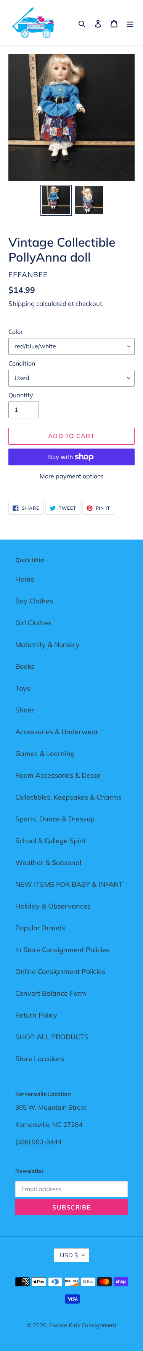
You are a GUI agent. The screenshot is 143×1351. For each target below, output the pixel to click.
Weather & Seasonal (48, 862)
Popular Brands (40, 927)
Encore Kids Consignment (82, 1325)
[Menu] (130, 23)
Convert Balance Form (50, 993)
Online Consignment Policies (60, 971)
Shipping (21, 303)
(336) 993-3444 (38, 1142)
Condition (21, 363)
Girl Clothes (33, 622)
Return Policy (36, 1015)
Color (15, 331)
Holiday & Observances (53, 906)
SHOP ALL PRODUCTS (51, 1036)
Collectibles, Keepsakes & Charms (68, 797)
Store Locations (39, 1058)
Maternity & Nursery (47, 644)
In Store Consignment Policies (62, 949)
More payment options (72, 476)
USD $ (69, 1255)
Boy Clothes (34, 601)
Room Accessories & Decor (57, 775)
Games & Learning (45, 753)
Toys (22, 688)
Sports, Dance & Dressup (55, 819)
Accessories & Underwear (56, 731)
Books (24, 666)
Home (24, 579)
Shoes (25, 710)
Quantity (20, 395)
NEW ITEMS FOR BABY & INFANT (69, 884)
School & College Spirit (50, 840)
